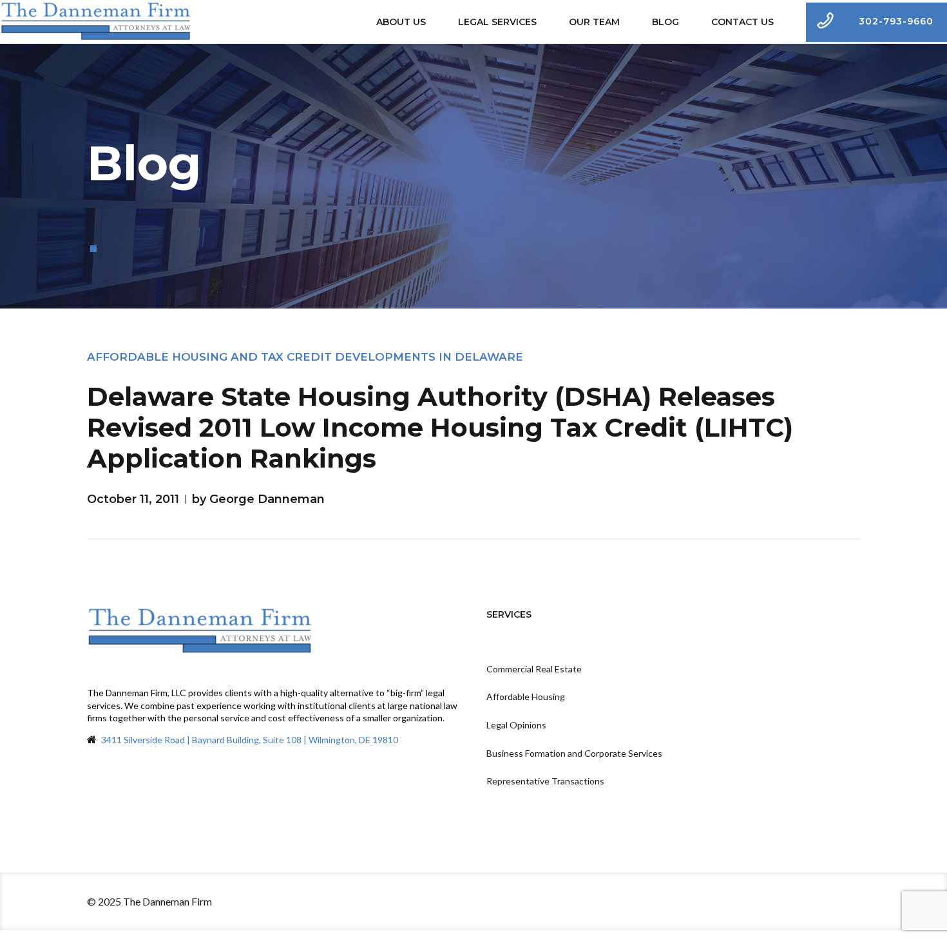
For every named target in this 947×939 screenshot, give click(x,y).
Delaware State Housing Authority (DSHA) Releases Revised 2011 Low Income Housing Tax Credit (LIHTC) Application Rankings (440, 427)
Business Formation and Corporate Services (574, 753)
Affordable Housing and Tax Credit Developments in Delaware (305, 356)
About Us (401, 22)
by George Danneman (258, 499)
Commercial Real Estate (534, 668)
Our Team (594, 22)
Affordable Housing (525, 696)
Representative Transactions (545, 780)
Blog (665, 22)
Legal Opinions (516, 724)
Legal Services (497, 22)
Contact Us (742, 22)
